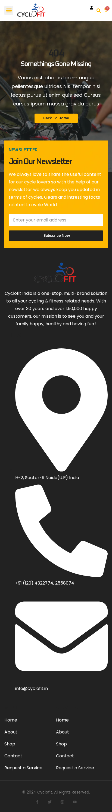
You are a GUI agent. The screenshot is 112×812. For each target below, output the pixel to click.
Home (10, 720)
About (10, 732)
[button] (8, 10)
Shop (9, 744)
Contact (13, 756)
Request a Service (23, 768)
